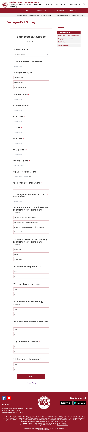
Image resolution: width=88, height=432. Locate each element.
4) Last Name (21, 94)
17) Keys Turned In (26, 284)
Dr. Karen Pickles (62, 425)
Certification (62, 42)
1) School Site (21, 49)
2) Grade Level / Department (29, 61)
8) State (18, 138)
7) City (17, 127)
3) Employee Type (23, 72)
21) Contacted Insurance (27, 359)
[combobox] (31, 54)
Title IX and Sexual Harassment (68, 35)
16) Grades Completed (29, 266)
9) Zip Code (20, 149)
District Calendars (63, 45)
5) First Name (21, 105)
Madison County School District (28, 15)
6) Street (19, 116)
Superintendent (58, 11)
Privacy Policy (31, 383)
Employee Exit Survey (79, 15)
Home (28, 11)
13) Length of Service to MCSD (30, 194)
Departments (47, 15)
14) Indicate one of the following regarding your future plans (30, 209)
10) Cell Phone (21, 161)
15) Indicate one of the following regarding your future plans (30, 241)
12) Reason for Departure (27, 183)
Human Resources (62, 15)
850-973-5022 (18, 413)
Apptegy (47, 429)
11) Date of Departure (25, 172)
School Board (42, 11)
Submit (31, 376)
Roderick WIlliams (60, 423)
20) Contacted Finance (26, 341)
